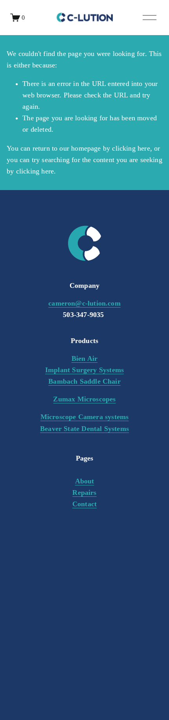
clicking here (131, 148)
